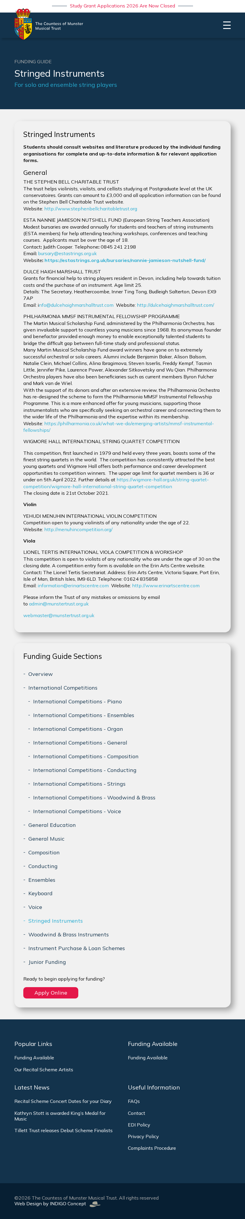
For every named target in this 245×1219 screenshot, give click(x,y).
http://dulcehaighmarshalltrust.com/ (175, 305)
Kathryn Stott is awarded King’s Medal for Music (59, 1116)
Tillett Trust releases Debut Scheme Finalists (63, 1130)
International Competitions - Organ (78, 728)
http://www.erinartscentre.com (166, 585)
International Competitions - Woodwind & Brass (94, 797)
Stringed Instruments (55, 920)
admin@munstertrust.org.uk (59, 604)
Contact (136, 1113)
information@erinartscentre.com (73, 585)
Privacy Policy (143, 1136)
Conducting (43, 866)
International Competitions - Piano (77, 701)
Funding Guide (33, 61)
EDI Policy (139, 1125)
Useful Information (154, 1087)
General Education (52, 825)
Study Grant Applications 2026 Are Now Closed (122, 6)
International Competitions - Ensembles (83, 715)
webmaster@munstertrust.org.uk (58, 615)
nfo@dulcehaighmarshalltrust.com (76, 305)
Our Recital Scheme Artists (43, 1069)
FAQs (134, 1101)
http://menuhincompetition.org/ (78, 529)
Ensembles (41, 879)
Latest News (32, 1087)
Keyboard (40, 893)
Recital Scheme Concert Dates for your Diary (63, 1101)
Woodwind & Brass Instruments (68, 934)
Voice (35, 907)
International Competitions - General (80, 742)
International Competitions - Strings (79, 783)
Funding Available (34, 1058)
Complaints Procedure (152, 1148)
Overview (40, 674)
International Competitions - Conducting (85, 770)
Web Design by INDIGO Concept (52, 1203)
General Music (46, 838)
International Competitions (62, 687)
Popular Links (33, 1043)
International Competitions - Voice (77, 811)
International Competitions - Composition (86, 756)
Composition (44, 852)
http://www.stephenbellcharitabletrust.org (90, 209)
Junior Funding (47, 961)
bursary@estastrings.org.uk (67, 253)
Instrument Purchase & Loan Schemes (76, 948)
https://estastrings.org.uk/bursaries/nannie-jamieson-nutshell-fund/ (125, 260)
